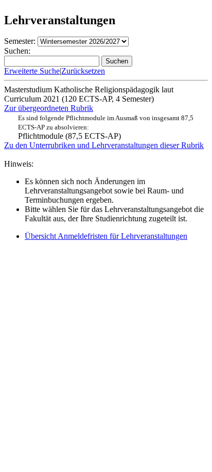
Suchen (116, 61)
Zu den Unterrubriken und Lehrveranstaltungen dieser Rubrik (104, 145)
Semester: (20, 41)
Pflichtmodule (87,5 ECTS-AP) (105, 127)
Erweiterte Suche (32, 71)
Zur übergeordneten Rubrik (48, 108)
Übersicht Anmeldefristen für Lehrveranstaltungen (106, 236)
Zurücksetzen (83, 71)
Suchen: (17, 50)
